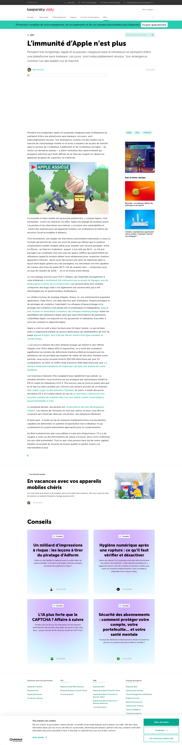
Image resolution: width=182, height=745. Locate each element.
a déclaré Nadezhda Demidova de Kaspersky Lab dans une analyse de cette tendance (67, 366)
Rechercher (152, 35)
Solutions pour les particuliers (40, 681)
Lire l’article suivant (37, 474)
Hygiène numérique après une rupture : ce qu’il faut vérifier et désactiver (124, 550)
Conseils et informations (89, 17)
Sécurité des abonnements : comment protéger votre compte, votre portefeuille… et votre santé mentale (124, 624)
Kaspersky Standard (34, 687)
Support (73, 17)
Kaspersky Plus (32, 690)
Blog (105, 17)
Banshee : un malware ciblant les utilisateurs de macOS (139, 204)
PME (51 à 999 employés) (111, 2)
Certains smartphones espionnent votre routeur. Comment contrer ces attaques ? (139, 234)
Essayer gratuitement (154, 24)
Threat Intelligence (133, 710)
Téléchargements (59, 17)
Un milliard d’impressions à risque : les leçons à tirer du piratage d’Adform (58, 550)
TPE (61, 681)
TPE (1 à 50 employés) (89, 2)
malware (147, 133)
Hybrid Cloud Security (134, 702)
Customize (160, 730)
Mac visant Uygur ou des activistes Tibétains (50, 390)
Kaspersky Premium (34, 694)
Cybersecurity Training (134, 706)
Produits (30, 17)
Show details (38, 737)
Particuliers (71, 2)
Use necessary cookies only (161, 738)
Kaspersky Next (99, 687)
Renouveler (43, 17)
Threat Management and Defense (139, 694)
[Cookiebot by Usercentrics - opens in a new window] (16, 740)
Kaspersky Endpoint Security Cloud (73, 690)
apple (32, 35)
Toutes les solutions (35, 698)
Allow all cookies (161, 722)
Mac (137, 133)
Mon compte (148, 10)
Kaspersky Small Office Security (72, 687)
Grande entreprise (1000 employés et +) (139, 2)
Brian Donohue (38, 70)
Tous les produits (66, 694)
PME (95, 681)
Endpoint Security (133, 698)
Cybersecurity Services (134, 690)
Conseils (59, 536)
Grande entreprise (134, 681)
